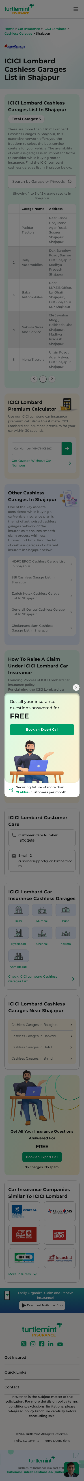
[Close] (76, 687)
